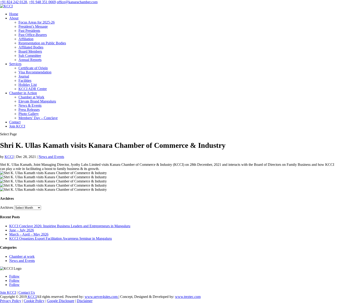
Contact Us (26, 292)
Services (15, 64)
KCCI (9, 157)
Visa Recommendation (34, 72)
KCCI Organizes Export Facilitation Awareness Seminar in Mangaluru (60, 238)
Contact (15, 122)
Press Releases (29, 110)
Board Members (30, 51)
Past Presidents (29, 31)
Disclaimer (84, 301)
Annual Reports (30, 60)
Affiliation (25, 39)
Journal (23, 76)
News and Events (51, 157)
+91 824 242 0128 (13, 2)
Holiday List (27, 85)
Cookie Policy (34, 301)
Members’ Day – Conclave (38, 118)
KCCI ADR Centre (32, 89)
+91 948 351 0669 (42, 2)
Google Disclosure (60, 301)
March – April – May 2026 (28, 234)
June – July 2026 (21, 230)
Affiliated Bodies (30, 47)
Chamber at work (22, 256)
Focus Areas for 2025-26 (36, 22)
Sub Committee (29, 56)
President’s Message (33, 26)
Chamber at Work (31, 97)
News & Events (30, 105)
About (13, 18)
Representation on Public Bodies (42, 43)
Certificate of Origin (33, 68)
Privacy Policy (10, 301)
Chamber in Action (23, 93)
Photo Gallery (28, 114)
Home (13, 14)
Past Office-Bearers (32, 35)
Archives (6, 207)
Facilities (24, 80)
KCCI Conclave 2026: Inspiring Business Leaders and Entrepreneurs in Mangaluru (69, 226)
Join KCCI (17, 126)
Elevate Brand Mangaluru (37, 101)
